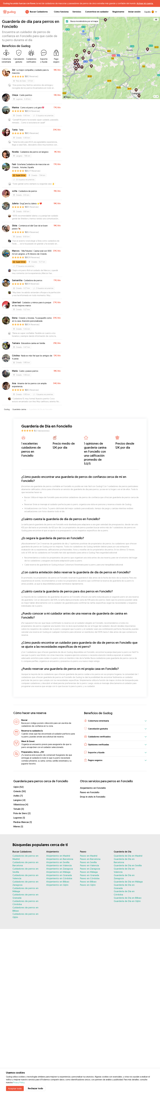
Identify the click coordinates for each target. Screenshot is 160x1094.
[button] (115, 721)
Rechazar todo (35, 1088)
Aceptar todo (15, 1088)
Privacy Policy (18, 1082)
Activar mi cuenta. (145, 3)
